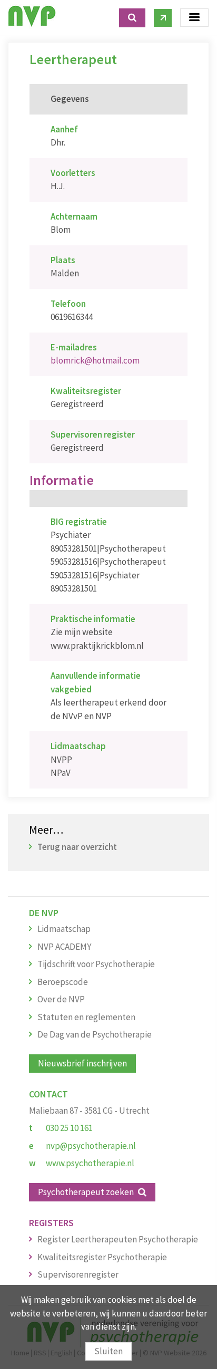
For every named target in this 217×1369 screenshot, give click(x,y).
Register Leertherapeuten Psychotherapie (117, 1239)
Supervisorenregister (78, 1274)
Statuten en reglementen (86, 1017)
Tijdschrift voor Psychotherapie (96, 964)
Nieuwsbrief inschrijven (82, 1063)
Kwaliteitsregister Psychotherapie (102, 1257)
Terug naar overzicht (77, 847)
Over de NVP (61, 999)
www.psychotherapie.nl (90, 1163)
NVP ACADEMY (64, 946)
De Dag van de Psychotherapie (94, 1034)
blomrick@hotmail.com (95, 360)
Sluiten (108, 1351)
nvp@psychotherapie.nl (91, 1146)
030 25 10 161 (69, 1128)
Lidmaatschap (64, 929)
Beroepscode (62, 982)
